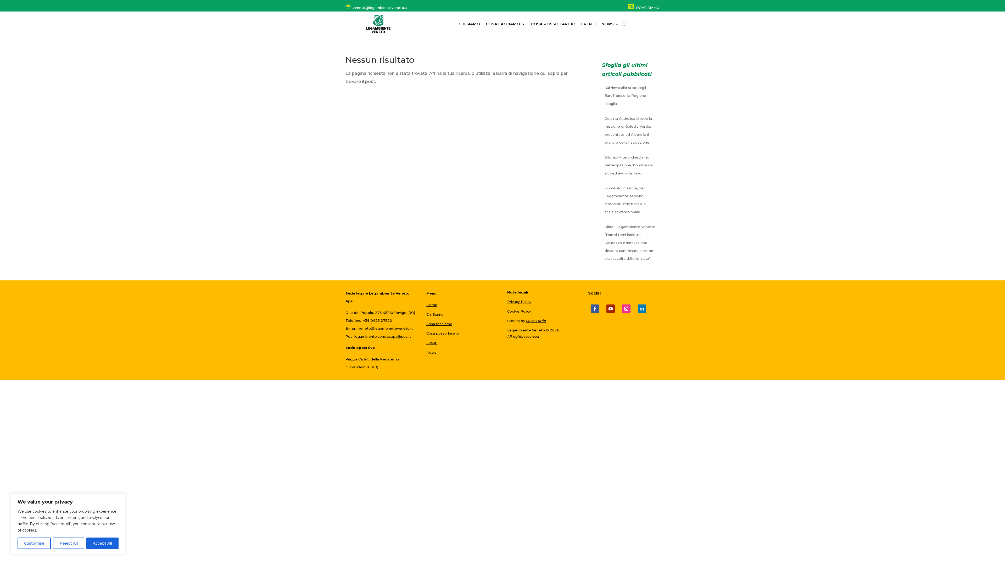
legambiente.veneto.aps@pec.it (382, 336)
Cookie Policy (519, 311)
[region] (68, 524)
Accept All (102, 543)
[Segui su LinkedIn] (642, 308)
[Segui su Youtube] (610, 308)
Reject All (69, 543)
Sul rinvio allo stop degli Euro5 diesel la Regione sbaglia (625, 96)
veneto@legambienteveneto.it (385, 328)
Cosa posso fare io (553, 24)
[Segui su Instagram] (626, 308)
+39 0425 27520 (377, 320)
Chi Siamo (435, 314)
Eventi (588, 24)
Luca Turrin (536, 321)
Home (431, 305)
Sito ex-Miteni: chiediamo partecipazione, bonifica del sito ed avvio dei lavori (629, 165)
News (431, 352)
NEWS (607, 24)
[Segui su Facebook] (595, 308)
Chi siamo (469, 24)
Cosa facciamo (503, 24)
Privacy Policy (519, 302)
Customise (34, 543)
